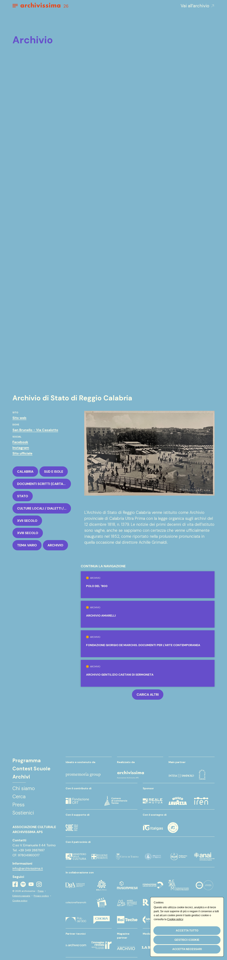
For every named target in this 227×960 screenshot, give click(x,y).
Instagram (20, 447)
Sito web (19, 418)
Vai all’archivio (195, 6)
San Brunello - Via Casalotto (35, 430)
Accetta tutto (187, 930)
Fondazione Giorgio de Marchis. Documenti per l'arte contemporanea (143, 645)
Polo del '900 (97, 586)
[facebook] (15, 884)
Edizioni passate (21, 895)
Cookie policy (19, 900)
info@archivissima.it (27, 868)
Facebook (20, 442)
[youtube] (31, 884)
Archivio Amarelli (101, 615)
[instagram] (39, 884)
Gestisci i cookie (186, 939)
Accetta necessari (187, 949)
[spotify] (23, 884)
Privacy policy (41, 895)
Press (41, 890)
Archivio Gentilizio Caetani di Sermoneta (120, 674)
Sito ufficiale (22, 453)
